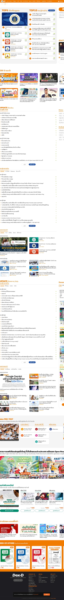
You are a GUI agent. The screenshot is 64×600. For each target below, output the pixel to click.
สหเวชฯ (60, 120)
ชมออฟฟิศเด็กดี (31, 583)
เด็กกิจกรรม (19, 232)
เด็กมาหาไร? (53, 577)
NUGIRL (34, 1)
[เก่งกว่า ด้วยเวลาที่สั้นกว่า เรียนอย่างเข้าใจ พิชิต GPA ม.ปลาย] (42, 496)
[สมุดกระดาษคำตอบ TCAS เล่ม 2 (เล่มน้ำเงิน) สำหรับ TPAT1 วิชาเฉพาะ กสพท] (23, 555)
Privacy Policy (53, 598)
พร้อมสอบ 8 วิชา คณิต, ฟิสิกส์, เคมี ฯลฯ (27, 504)
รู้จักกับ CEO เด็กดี (32, 585)
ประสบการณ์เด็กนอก (44, 275)
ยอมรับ (47, 594)
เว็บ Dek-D (31, 588)
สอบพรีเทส (44, 1)
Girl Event (40, 389)
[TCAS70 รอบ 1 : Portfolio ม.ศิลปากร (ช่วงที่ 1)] (7, 34)
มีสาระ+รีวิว (18, 171)
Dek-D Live (52, 580)
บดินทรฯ (61, 135)
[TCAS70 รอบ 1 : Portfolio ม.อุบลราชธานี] (7, 55)
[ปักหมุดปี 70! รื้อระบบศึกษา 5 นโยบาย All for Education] (4, 403)
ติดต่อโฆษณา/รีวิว (32, 576)
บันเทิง (15, 285)
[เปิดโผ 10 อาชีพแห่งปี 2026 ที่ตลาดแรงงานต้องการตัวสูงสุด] (33, 409)
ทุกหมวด (2, 171)
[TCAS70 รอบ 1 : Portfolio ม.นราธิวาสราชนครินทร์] (4, 268)
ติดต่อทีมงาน (31, 580)
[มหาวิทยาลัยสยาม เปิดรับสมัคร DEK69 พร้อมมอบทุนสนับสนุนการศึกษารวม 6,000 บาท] (9, 528)
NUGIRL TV (52, 579)
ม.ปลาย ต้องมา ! (25, 424)
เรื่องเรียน (10, 232)
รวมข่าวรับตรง (7, 29)
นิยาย (11, 1)
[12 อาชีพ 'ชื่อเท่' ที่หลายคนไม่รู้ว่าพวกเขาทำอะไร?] (9, 78)
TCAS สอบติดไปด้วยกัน (43, 577)
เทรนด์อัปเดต (7, 369)
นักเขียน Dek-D (31, 591)
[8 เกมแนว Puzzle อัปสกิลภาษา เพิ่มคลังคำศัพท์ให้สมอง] (29, 78)
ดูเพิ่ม (25, 164)
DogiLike (52, 582)
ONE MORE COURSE (43, 582)
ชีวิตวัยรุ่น (38, 1)
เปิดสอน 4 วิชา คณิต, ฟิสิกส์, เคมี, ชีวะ (41, 504)
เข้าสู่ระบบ (61, 1)
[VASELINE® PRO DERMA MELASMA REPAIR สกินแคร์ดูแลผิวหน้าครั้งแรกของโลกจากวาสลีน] (33, 388)
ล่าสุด (60, 285)
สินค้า (7, 3)
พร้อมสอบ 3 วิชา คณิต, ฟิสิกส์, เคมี (54, 504)
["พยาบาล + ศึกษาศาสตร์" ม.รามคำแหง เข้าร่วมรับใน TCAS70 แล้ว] (4, 274)
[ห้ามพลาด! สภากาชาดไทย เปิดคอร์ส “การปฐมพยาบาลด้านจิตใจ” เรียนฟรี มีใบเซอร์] (14, 244)
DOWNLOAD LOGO (18, 580)
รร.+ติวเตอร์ (7, 171)
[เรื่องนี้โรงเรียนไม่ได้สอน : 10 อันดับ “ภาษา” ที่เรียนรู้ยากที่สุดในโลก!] (33, 376)
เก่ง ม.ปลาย (38, 490)
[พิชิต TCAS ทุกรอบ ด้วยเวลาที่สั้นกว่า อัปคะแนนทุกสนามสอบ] (27, 496)
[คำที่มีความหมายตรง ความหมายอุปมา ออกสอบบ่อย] (9, 92)
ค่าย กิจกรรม (25, 1)
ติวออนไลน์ (3, 3)
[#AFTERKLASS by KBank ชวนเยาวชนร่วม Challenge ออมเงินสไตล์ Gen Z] (29, 528)
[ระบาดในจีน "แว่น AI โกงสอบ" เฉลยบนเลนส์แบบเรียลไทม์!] (33, 382)
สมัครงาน (30, 577)
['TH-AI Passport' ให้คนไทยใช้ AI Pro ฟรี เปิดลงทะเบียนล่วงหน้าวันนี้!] (33, 403)
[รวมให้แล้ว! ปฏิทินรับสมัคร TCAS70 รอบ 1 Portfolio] (33, 262)
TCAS (21, 1)
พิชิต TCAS (23, 490)
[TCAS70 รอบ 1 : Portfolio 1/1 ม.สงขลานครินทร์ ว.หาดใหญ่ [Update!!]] (7, 48)
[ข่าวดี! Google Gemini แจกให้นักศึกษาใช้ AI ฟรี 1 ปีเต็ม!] (14, 381)
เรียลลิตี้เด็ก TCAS (53, 576)
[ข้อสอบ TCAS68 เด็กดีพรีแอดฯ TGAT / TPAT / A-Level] (55, 555)
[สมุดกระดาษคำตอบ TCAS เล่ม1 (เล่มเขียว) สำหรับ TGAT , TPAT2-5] (7, 555)
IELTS (60, 139)
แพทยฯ (60, 113)
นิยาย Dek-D (31, 589)
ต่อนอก (30, 1)
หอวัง (60, 137)
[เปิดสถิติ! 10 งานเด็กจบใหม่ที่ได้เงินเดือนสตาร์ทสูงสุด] (33, 397)
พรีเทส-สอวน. (52, 424)
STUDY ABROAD (42, 580)
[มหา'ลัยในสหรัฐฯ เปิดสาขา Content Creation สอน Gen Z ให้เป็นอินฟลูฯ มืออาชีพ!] (4, 409)
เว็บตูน (14, 1)
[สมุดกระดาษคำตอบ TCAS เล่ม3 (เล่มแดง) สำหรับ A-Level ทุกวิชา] (39, 555)
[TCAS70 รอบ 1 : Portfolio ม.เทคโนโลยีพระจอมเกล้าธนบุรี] (7, 41)
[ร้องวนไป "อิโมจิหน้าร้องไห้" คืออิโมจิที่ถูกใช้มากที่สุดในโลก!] (4, 397)
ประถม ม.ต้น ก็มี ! (39, 424)
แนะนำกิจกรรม (2, 255)
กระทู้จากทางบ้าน (4, 283)
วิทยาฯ (60, 115)
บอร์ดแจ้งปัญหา (32, 582)
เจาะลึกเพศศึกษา (14, 369)
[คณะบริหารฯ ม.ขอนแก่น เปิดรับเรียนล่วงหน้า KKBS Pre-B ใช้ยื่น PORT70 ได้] (4, 262)
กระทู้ (7, 1)
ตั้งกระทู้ (52, 10)
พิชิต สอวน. (52, 490)
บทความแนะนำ (4, 366)
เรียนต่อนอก (13, 171)
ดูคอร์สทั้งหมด (27, 510)
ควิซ (18, 1)
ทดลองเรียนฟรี (9, 510)
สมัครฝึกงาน (31, 579)
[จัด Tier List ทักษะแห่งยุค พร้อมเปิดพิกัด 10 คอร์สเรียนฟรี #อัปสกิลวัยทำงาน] (49, 78)
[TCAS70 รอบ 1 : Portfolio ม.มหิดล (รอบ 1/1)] (15, 19)
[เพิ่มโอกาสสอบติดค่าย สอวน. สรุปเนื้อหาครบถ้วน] (56, 496)
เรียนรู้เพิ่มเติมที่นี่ (35, 594)
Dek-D (40, 576)
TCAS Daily (14, 263)
